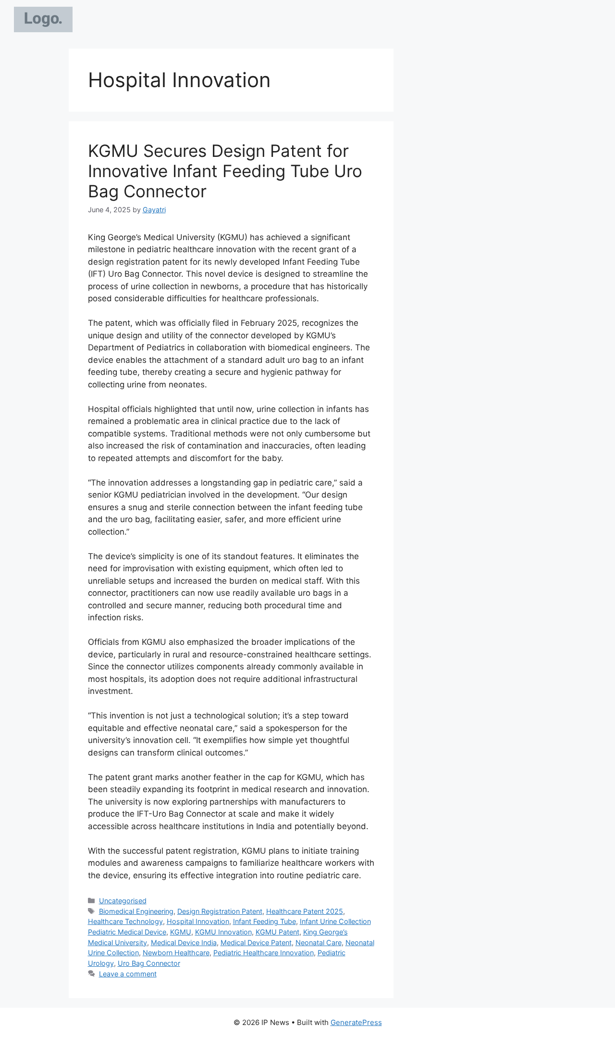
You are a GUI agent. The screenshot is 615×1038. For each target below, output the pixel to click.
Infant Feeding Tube (264, 921)
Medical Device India (184, 942)
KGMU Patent (277, 932)
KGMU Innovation (223, 932)
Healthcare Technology (125, 921)
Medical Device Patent (256, 942)
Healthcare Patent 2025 (304, 911)
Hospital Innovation (198, 921)
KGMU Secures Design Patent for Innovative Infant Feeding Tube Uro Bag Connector (225, 171)
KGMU (180, 932)
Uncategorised (123, 901)
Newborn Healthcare (176, 952)
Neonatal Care (318, 942)
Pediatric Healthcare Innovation (263, 952)
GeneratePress (356, 1022)
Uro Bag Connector (149, 963)
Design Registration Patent (219, 911)
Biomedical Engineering (136, 911)
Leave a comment (128, 974)
